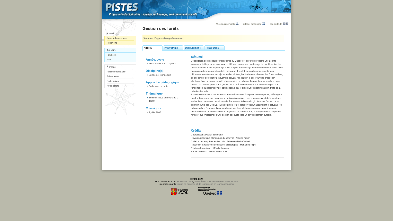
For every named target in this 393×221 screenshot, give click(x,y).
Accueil (110, 33)
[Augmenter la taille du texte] (287, 24)
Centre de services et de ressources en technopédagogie (205, 184)
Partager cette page (252, 24)
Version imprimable (225, 24)
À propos (111, 67)
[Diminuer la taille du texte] (284, 24)
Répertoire (112, 43)
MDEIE (234, 181)
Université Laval (185, 181)
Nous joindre (113, 86)
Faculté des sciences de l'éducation (212, 181)
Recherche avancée (117, 38)
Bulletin (112, 55)
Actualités (111, 50)
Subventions (113, 76)
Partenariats (113, 81)
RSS (109, 59)
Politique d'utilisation (116, 71)
